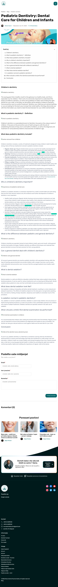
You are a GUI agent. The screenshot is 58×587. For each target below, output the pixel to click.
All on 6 (3, 553)
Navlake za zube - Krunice (7, 557)
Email (3, 362)
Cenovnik (3, 540)
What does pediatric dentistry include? (18, 58)
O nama (3, 535)
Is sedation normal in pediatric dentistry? (19, 73)
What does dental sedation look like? (17, 70)
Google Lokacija (5, 497)
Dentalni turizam (5, 538)
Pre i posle (3, 542)
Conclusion (9, 78)
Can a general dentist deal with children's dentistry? (22, 65)
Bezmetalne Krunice (6, 560)
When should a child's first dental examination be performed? (25, 75)
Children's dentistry (12, 52)
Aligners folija (4, 570)
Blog (2, 580)
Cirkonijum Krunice (6, 562)
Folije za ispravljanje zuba (7, 568)
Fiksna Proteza (5, 566)
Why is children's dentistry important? (18, 60)
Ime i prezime (5, 370)
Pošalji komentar (51, 395)
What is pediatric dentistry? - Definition (18, 55)
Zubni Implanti (5, 549)
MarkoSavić (8, 25)
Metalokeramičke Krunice (7, 564)
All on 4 (3, 551)
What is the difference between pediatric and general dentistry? (26, 63)
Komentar (4, 378)
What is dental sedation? (14, 68)
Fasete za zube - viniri (6, 573)
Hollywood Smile (5, 555)
